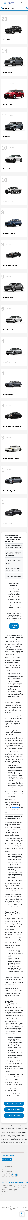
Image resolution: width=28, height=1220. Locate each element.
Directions (23, 1187)
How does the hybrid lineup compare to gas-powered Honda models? (14, 562)
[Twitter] (9, 1175)
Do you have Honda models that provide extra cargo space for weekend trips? (13, 553)
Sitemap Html (18, 1208)
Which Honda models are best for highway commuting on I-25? (14, 546)
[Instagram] (6, 1175)
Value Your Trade (14, 1110)
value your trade (15, 807)
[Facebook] (3, 1175)
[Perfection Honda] (9, 3)
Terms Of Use (11, 1208)
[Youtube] (12, 1175)
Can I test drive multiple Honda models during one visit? (13, 575)
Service (11, 1182)
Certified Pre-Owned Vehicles (4, 1193)
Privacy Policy (7, 1208)
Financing (17, 1182)
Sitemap (14, 1208)
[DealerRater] (16, 1175)
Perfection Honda (3, 1208)
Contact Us (14, 626)
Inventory (5, 1182)
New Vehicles (4, 1185)
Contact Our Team (14, 1115)
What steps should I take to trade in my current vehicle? (13, 569)
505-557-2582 (9, 1169)
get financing (18, 601)
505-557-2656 (8, 1167)
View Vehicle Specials (14, 1104)
